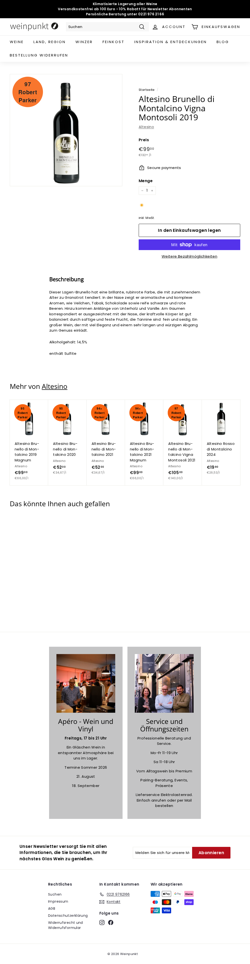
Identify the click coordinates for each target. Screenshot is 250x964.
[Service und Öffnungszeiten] (164, 683)
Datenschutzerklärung (68, 915)
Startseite (147, 90)
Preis (144, 140)
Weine (17, 41)
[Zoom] (66, 130)
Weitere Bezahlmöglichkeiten (189, 256)
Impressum (58, 901)
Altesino (146, 126)
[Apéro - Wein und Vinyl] (85, 683)
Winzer (84, 41)
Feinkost (114, 41)
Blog (223, 41)
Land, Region (49, 41)
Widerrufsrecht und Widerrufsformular (65, 925)
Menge (146, 181)
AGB (51, 908)
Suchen (55, 894)
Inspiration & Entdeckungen (170, 41)
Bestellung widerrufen (39, 55)
